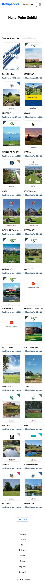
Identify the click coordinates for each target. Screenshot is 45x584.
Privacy (22, 550)
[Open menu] (40, 4)
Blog (22, 545)
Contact (22, 572)
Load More (23, 519)
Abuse (22, 561)
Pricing (23, 539)
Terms (22, 556)
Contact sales (29, 4)
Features (22, 534)
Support (22, 566)
